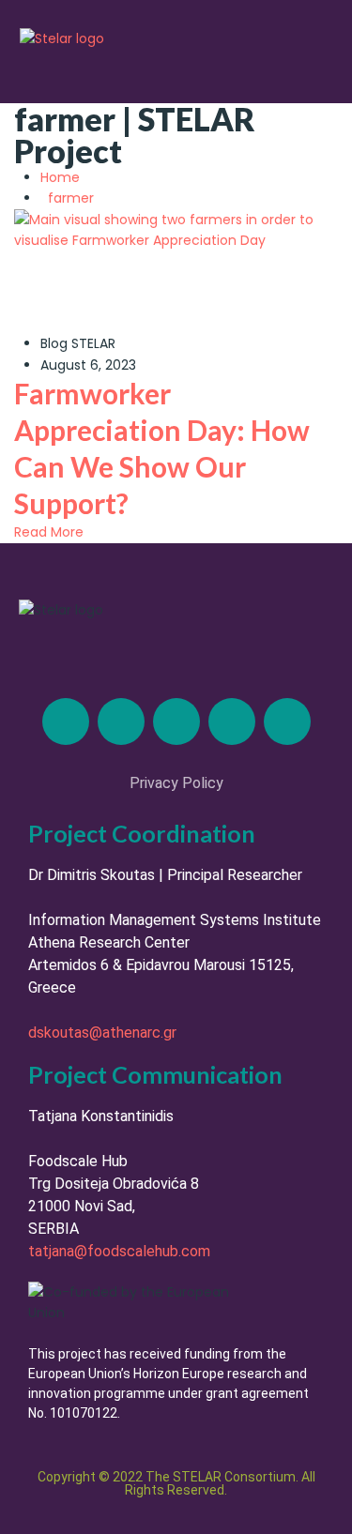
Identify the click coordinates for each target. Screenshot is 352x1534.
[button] (307, 58)
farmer (71, 198)
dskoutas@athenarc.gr (102, 1032)
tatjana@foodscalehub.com (119, 1251)
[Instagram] (176, 721)
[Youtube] (287, 721)
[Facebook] (231, 721)
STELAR (93, 343)
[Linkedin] (65, 721)
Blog (54, 343)
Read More (49, 532)
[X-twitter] (121, 721)
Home (63, 177)
